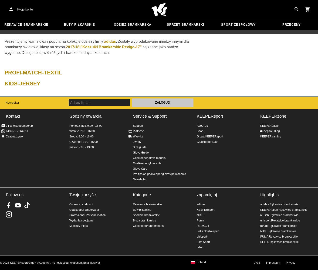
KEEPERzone (273, 116)
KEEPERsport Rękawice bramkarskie (284, 209)
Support (138, 125)
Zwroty (137, 142)
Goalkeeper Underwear (84, 209)
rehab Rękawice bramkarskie (278, 226)
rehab (200, 247)
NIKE (200, 215)
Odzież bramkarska (132, 24)
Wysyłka (138, 136)
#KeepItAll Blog (270, 131)
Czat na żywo (14, 136)
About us (202, 125)
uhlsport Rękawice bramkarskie (280, 220)
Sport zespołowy (238, 24)
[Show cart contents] (307, 9)
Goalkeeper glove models (149, 158)
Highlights (269, 195)
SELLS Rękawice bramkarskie (279, 242)
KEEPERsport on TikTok (27, 205)
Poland (201, 262)
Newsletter (12, 102)
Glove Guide (141, 152)
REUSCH (203, 226)
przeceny (291, 24)
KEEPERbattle (269, 125)
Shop (200, 131)
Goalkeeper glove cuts (147, 163)
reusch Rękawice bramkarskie (279, 215)
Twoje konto (25, 9)
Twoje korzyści (83, 195)
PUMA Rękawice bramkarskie (279, 236)
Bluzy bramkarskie (144, 220)
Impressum (273, 262)
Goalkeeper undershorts (148, 226)
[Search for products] (296, 9)
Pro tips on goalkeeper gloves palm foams (159, 174)
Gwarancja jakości (81, 204)
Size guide (139, 147)
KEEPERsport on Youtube (18, 205)
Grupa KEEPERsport (210, 136)
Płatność (138, 131)
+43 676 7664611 (17, 131)
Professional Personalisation (87, 215)
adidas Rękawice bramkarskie (279, 204)
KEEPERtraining (270, 136)
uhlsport (202, 236)
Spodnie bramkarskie (146, 215)
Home (159, 9)
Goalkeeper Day (207, 142)
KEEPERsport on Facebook (9, 205)
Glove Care (140, 168)
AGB (257, 262)
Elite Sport (203, 242)
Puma (200, 220)
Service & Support (150, 116)
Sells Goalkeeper (208, 231)
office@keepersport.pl (20, 125)
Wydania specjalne (81, 220)
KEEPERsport (210, 116)
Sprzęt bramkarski (185, 24)
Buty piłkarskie (79, 24)
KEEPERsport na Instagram (9, 214)
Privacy (290, 262)
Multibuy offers (78, 226)
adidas (201, 204)
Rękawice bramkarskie (26, 24)
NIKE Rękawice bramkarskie (278, 231)
